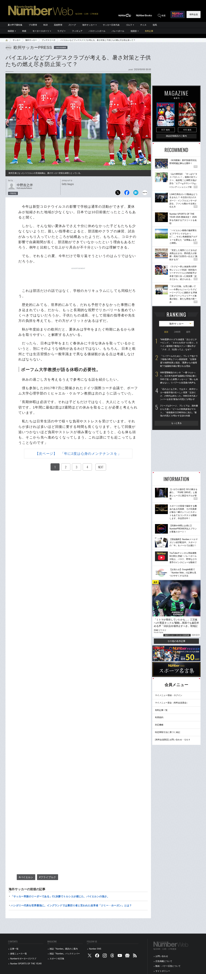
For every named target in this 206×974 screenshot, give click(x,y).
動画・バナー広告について (168, 966)
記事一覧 (14, 949)
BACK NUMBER (61, 47)
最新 (166, 332)
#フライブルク (47, 877)
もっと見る (176, 423)
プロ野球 (33, 25)
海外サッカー (88, 25)
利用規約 (159, 717)
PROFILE (13, 193)
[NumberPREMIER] (178, 14)
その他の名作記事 (176, 641)
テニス (143, 25)
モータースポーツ (41, 31)
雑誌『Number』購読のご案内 (64, 949)
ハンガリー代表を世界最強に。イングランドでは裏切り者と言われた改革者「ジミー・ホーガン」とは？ (71, 905)
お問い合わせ (161, 956)
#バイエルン (26, 877)
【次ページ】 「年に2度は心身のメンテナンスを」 (78, 453)
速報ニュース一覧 (18, 953)
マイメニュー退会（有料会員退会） (171, 702)
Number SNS (95, 949)
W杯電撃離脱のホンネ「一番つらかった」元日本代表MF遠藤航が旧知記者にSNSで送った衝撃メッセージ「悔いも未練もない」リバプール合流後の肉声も (179, 377)
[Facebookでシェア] (126, 193)
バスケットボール (97, 31)
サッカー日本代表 (111, 25)
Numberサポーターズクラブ (23, 958)
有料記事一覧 (161, 710)
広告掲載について (163, 961)
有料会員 (193, 14)
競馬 (155, 25)
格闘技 (11, 31)
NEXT (100, 467)
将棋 (24, 31)
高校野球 (58, 25)
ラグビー (61, 31)
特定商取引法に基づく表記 (167, 732)
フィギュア (77, 31)
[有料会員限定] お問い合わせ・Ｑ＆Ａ (172, 739)
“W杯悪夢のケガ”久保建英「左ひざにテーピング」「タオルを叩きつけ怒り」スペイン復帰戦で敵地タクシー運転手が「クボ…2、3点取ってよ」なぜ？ (179, 344)
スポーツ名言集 (57, 958)
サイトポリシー (162, 971)
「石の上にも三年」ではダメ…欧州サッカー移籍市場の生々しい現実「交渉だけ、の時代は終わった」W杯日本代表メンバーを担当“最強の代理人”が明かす (179, 394)
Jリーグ (72, 25)
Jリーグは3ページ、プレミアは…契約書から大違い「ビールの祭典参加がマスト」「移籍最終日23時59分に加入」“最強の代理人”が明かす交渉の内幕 (179, 410)
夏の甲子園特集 (15, 25)
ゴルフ (129, 25)
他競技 (134, 31)
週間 (188, 332)
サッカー (16, 40)
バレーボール (118, 31)
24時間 (177, 332)
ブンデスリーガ (48, 40)
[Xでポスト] (117, 193)
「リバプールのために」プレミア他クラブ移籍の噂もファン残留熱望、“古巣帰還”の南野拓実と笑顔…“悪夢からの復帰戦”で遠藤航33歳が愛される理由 (179, 361)
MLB (45, 25)
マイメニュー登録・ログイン (168, 695)
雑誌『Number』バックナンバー (65, 953)
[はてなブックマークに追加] (135, 193)
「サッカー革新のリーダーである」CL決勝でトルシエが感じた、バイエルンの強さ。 (60, 896)
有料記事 (149, 31)
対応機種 (159, 725)
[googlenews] (127, 956)
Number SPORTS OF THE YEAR (26, 963)
